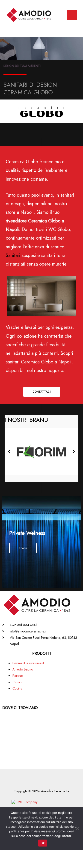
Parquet (18, 675)
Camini (17, 682)
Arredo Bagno (22, 669)
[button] (41, 392)
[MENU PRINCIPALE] (72, 15)
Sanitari (13, 255)
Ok (43, 843)
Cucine (17, 688)
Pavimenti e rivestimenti (28, 663)
